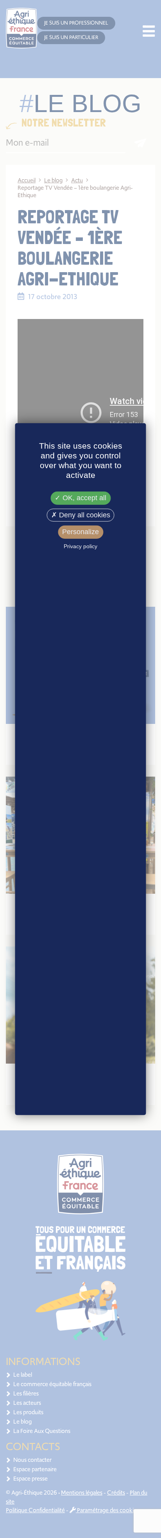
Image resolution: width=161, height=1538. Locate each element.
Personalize (80, 532)
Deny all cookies (83, 515)
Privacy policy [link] (80, 546)
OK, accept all (83, 498)
